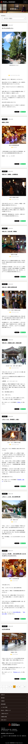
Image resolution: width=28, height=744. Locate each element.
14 (16, 686)
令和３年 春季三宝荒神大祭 (9, 287)
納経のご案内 (5, 122)
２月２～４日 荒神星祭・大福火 (10, 419)
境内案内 (3, 697)
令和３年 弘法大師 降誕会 (9, 231)
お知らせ (3, 694)
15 (19, 686)
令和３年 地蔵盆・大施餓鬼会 (10, 174)
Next (24, 48)
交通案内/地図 (4, 716)
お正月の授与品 (6, 629)
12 (11, 686)
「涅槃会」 (18, 402)
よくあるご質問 (4, 707)
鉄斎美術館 (3, 704)
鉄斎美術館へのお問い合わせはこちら (7, 733)
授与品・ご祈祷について (6, 710)
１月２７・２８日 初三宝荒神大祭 (11, 496)
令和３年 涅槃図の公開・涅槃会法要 (11, 343)
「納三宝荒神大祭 (16, 612)
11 (9, 686)
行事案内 (3, 701)
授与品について (17, 672)
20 (24, 686)
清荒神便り (5, 25)
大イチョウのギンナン (7, 28)
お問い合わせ (3, 719)
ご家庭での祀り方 (4, 713)
